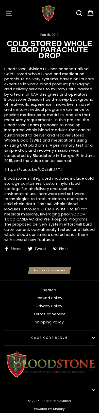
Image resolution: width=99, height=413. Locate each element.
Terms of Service (50, 314)
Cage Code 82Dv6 (49, 338)
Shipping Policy (49, 322)
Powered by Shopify (49, 409)
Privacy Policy (49, 306)
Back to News (53, 270)
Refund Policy (49, 297)
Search (49, 290)
